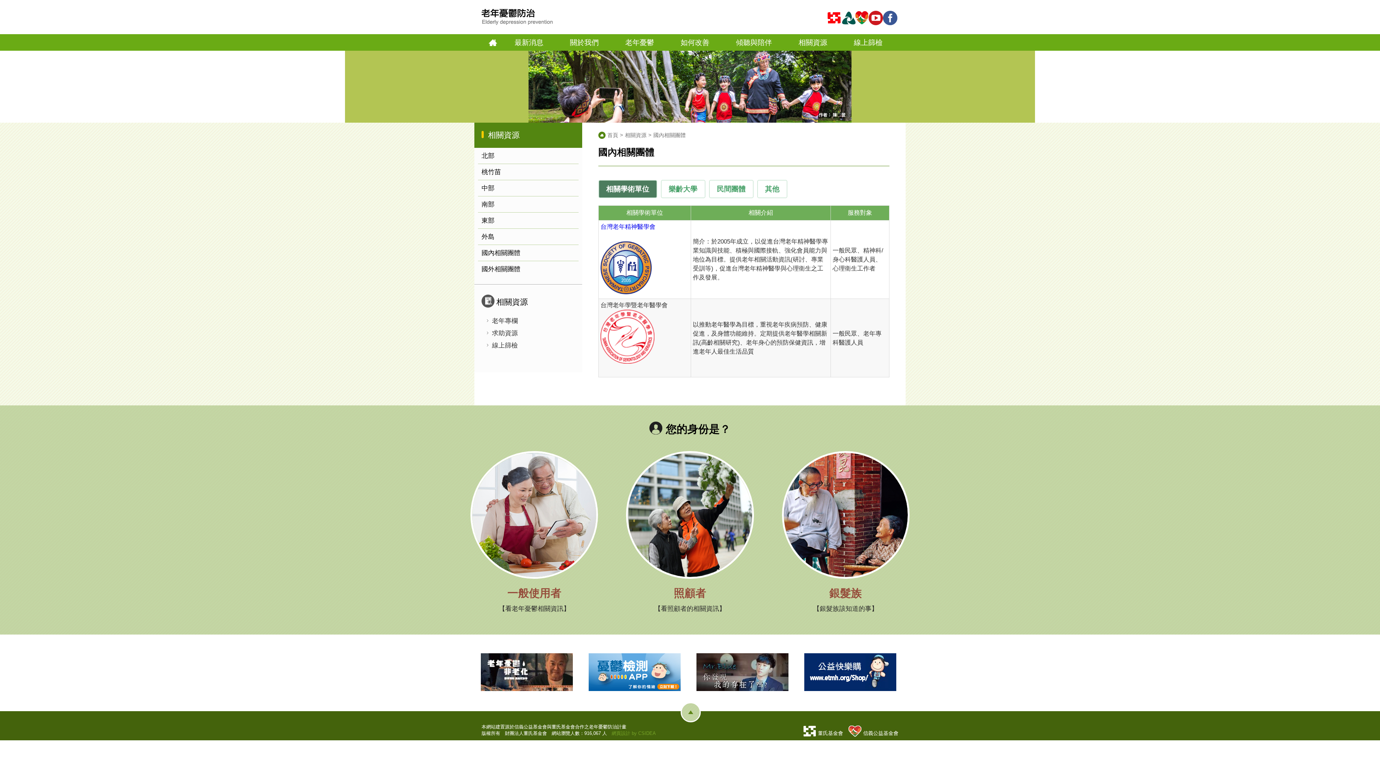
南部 (488, 204)
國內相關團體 (501, 252)
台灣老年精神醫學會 (628, 226)
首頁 (493, 42)
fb (891, 18)
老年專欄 (505, 320)
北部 (488, 155)
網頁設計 (621, 733)
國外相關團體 (501, 269)
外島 (488, 236)
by (634, 733)
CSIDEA (647, 733)
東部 (488, 220)
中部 (488, 188)
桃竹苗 (491, 172)
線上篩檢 (505, 345)
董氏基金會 (830, 733)
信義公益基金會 (880, 733)
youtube (877, 18)
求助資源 (505, 333)
